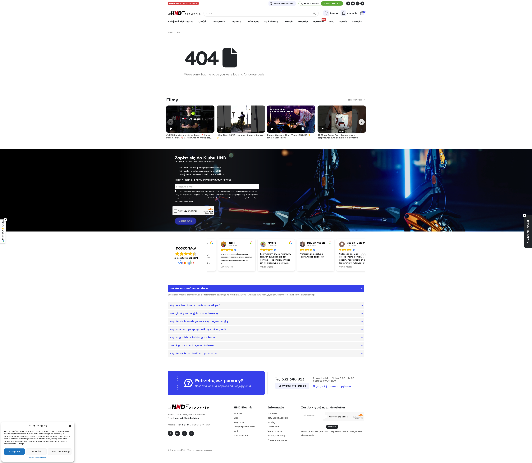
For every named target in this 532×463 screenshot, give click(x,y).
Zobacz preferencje (59, 451)
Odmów (36, 451)
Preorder (303, 21)
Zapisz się (332, 427)
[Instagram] (358, 3)
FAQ (331, 21)
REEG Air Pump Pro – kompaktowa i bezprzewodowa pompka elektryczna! (338, 136)
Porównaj (319, 21)
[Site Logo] (184, 13)
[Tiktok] (362, 3)
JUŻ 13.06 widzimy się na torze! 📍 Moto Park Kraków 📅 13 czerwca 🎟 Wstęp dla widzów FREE (188, 138)
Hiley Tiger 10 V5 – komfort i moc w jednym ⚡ (240, 136)
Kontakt (357, 21)
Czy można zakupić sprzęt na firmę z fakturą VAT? (198, 329)
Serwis (343, 21)
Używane (253, 21)
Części (202, 21)
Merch (288, 21)
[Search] (314, 13)
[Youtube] (353, 3)
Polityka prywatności (37, 458)
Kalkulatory (271, 21)
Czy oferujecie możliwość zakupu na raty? (193, 353)
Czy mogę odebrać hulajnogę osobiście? (193, 337)
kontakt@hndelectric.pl (187, 418)
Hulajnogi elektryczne (180, 21)
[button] (70, 425)
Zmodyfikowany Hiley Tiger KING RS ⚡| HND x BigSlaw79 (289, 136)
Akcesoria (219, 21)
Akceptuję (14, 451)
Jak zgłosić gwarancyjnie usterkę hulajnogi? (195, 313)
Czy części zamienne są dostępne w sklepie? (195, 305)
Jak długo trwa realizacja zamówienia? (192, 345)
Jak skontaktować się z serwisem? (189, 288)
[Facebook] (348, 3)
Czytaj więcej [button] (217, 267)
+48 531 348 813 (183, 424)
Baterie (236, 21)
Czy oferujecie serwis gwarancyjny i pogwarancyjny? (200, 321)
